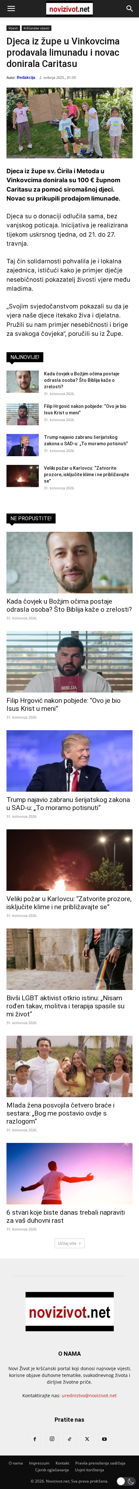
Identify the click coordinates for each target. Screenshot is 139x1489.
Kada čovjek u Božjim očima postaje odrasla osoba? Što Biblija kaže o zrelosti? (81, 380)
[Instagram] (52, 1439)
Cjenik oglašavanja (52, 1470)
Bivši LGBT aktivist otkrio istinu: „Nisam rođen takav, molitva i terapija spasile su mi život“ (65, 1006)
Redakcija (26, 78)
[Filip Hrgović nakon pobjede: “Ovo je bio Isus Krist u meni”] (22, 414)
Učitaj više (67, 1243)
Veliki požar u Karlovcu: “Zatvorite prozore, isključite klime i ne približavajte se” (86, 475)
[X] (86, 1439)
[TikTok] (69, 1439)
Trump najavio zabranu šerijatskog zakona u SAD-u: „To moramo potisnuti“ (68, 804)
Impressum (39, 1463)
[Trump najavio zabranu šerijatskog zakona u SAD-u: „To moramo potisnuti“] (22, 445)
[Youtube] (104, 1439)
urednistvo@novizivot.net (89, 1395)
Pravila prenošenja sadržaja (100, 1463)
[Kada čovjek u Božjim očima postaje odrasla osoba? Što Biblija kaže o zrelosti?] (22, 382)
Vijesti (13, 28)
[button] (11, 8)
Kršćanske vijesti (36, 28)
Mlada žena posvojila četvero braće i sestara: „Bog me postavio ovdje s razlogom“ (60, 1113)
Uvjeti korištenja (89, 1470)
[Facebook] (34, 1439)
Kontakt (62, 1463)
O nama (16, 1463)
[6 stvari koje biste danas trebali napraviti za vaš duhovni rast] (69, 1173)
